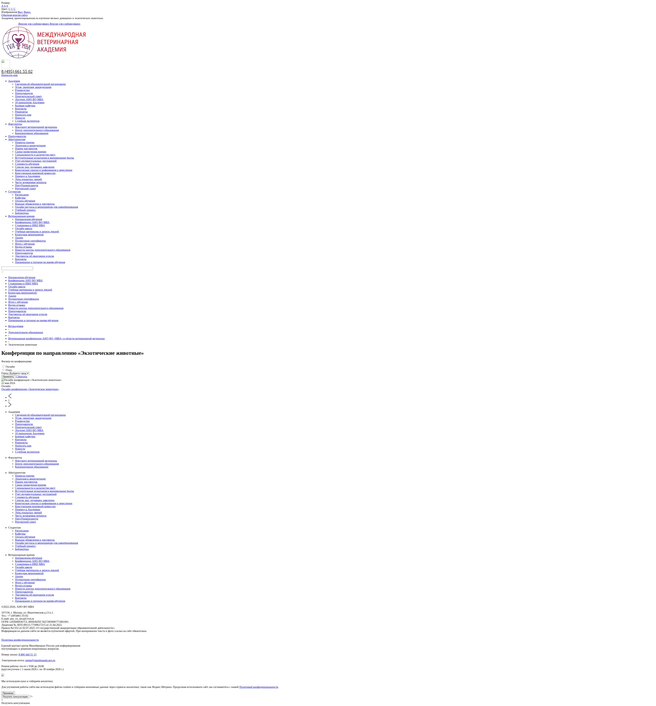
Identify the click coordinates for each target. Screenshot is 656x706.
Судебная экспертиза (27, 120)
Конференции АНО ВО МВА (32, 222)
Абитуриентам (16, 139)
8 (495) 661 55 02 (17, 71)
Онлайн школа (23, 228)
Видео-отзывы (23, 246)
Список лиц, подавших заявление (34, 167)
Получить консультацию (15, 696)
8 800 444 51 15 (27, 654)
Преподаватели (24, 93)
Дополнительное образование (25, 332)
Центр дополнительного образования (37, 130)
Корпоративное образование (31, 133)
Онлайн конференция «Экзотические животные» (30, 389)
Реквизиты (21, 111)
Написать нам (9, 75)
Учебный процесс (25, 210)
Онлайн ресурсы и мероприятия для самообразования (46, 206)
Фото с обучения (25, 243)
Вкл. (20, 12)
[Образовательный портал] (9, 23)
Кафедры (20, 197)
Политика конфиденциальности (20, 639)
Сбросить (21, 376)
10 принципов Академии (29, 102)
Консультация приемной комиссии (35, 173)
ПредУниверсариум (26, 185)
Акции (19, 237)
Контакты (20, 108)
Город (5, 373)
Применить (8, 376)
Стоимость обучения (27, 163)
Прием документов (26, 148)
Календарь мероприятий (29, 234)
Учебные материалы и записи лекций (37, 231)
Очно (9, 370)
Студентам (14, 191)
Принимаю (8, 693)
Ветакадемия (15, 326)
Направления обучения (28, 219)
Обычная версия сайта (14, 15)
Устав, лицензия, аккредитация (33, 87)
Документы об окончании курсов (34, 256)
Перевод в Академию (27, 176)
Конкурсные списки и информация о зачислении (43, 170)
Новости (20, 117)
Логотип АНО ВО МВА (29, 99)
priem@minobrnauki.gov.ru (40, 660)
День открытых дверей (28, 179)
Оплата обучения (25, 200)
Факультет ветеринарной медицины (36, 127)
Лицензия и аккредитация (30, 145)
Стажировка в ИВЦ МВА (30, 225)
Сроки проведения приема (30, 151)
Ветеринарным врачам (21, 216)
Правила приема (24, 142)
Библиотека (22, 213)
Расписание (22, 194)
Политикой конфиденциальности (258, 687)
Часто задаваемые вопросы (30, 182)
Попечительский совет (28, 96)
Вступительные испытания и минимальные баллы (44, 157)
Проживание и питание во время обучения (40, 262)
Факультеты (15, 124)
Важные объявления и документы (35, 203)
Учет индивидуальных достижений (36, 160)
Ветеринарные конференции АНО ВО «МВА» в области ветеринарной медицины (56, 338)
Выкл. (27, 12)
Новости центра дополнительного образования (42, 249)
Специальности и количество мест (35, 154)
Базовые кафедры (25, 105)
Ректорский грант (25, 188)
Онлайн (10, 366)
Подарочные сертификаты (30, 240)
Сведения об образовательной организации (40, 84)
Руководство (22, 90)
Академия (14, 81)
